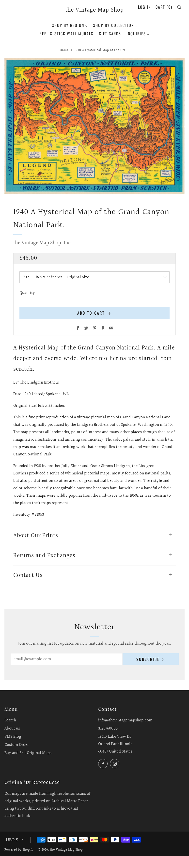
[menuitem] (69, 25)
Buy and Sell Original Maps (27, 753)
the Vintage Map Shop (94, 10)
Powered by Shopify (18, 850)
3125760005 (108, 728)
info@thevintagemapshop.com (125, 720)
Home (64, 50)
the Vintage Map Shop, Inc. (42, 243)
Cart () (164, 7)
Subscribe (148, 659)
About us (12, 728)
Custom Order (16, 744)
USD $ (12, 839)
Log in (144, 7)
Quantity (27, 292)
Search (10, 720)
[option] (94, 126)
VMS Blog (12, 736)
